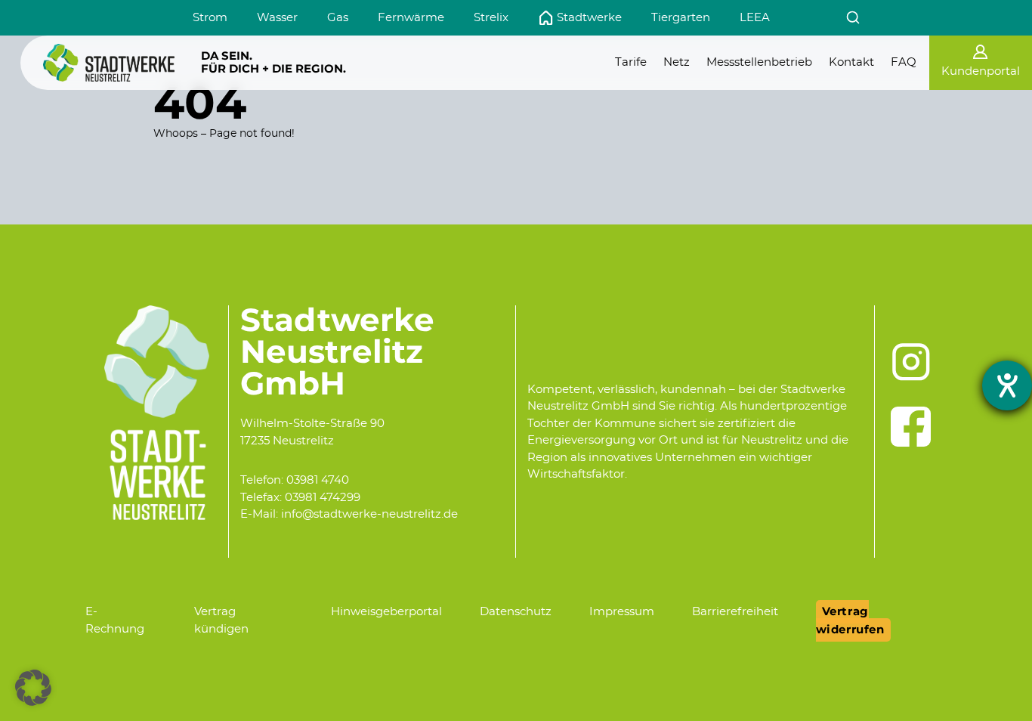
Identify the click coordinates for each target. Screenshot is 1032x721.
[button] (33, 687)
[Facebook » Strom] (911, 427)
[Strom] (109, 63)
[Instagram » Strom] (911, 362)
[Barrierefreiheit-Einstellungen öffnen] (1007, 385)
